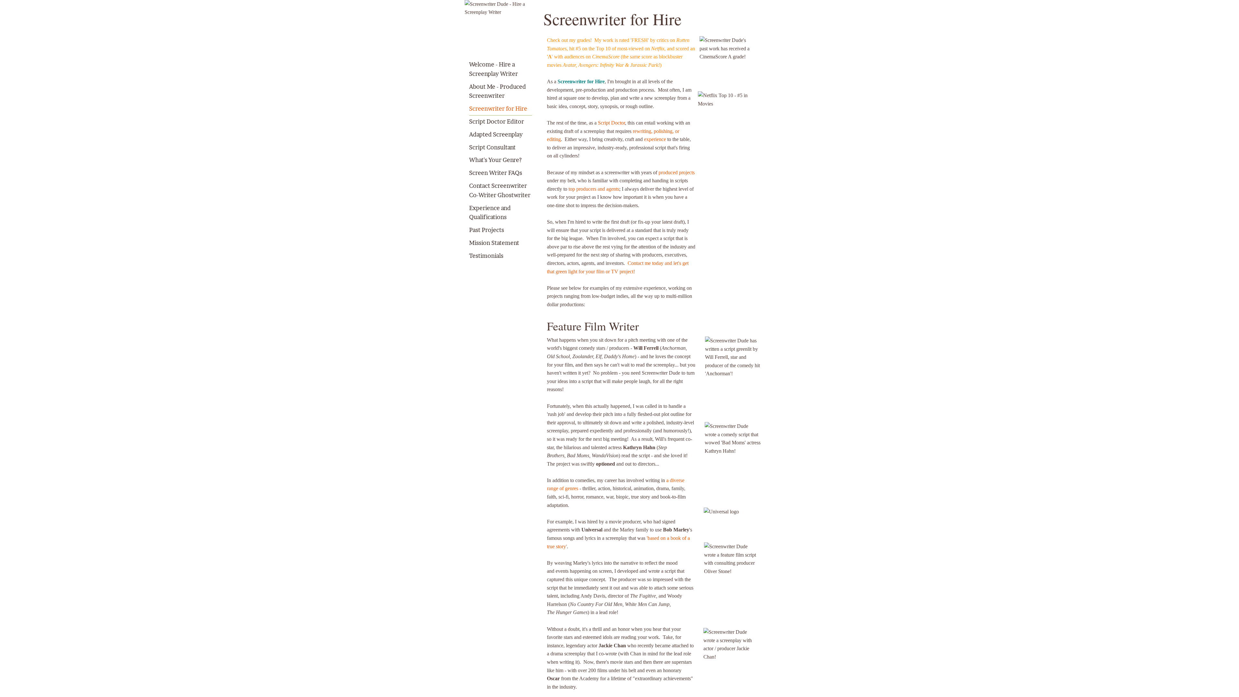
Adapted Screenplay (496, 134)
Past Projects (486, 230)
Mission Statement (494, 242)
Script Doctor (611, 123)
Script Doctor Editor (496, 121)
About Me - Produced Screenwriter (497, 91)
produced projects (677, 172)
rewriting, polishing (652, 131)
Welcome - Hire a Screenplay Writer (493, 69)
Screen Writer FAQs (495, 172)
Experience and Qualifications (490, 213)
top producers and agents (594, 189)
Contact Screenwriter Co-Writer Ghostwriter (499, 190)
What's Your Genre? (495, 160)
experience (655, 139)
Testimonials (486, 255)
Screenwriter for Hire (498, 108)
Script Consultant (492, 147)
